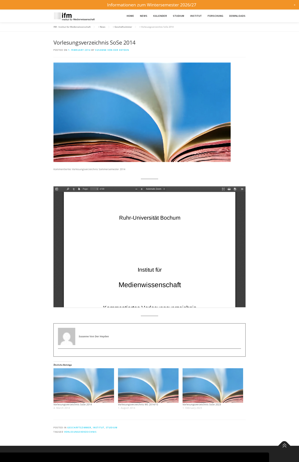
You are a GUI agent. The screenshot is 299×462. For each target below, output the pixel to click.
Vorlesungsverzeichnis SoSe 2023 (202, 404)
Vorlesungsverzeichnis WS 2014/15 (138, 404)
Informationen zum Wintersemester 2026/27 (151, 5)
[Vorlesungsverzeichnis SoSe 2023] (213, 385)
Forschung (215, 16)
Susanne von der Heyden (112, 50)
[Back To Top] (284, 446)
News (143, 16)
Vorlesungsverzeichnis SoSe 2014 (72, 404)
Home (130, 16)
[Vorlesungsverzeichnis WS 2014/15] (148, 385)
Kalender (160, 16)
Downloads (237, 16)
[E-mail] (61, 354)
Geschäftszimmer (79, 427)
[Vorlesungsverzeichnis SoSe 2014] (84, 385)
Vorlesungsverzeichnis (80, 431)
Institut (196, 16)
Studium (178, 16)
